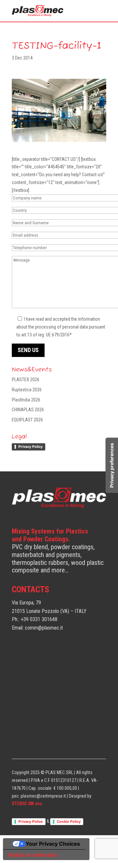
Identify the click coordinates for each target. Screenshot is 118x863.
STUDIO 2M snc (27, 803)
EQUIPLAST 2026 (27, 419)
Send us (28, 350)
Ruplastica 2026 (27, 389)
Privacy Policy (30, 446)
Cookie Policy (69, 821)
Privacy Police (30, 821)
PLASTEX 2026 (25, 379)
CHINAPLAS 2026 (28, 409)
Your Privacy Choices (53, 843)
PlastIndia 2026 (26, 399)
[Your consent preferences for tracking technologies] (112, 465)
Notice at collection (32, 855)
